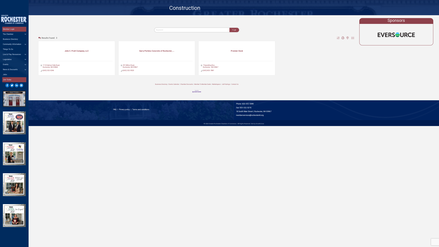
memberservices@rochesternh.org (250, 115)
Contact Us (234, 84)
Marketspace (216, 84)
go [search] (235, 30)
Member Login (8, 29)
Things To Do (8, 49)
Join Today (7, 79)
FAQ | (116, 109)
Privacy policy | (125, 109)
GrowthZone (260, 124)
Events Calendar (174, 84)
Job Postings (226, 84)
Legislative (7, 59)
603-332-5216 (245, 107)
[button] (39, 38)
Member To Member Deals (202, 84)
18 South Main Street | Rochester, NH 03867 (253, 111)
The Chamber (8, 34)
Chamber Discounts (186, 84)
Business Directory (10, 39)
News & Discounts (10, 69)
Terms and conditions (140, 109)
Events (5, 64)
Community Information (12, 44)
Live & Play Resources (12, 54)
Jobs (5, 74)
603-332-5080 (248, 103)
